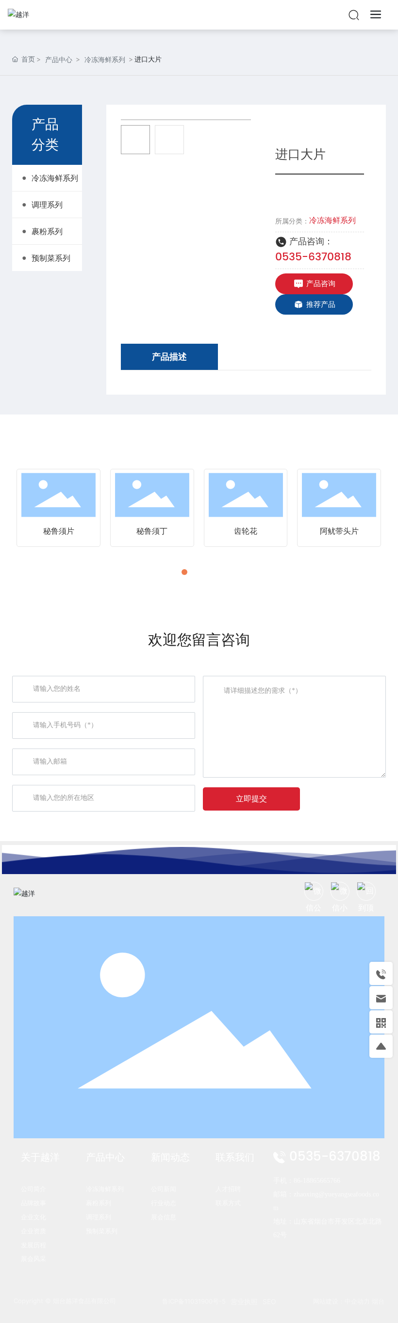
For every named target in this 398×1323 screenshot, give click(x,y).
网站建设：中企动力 (341, 1301)
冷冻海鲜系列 (104, 59)
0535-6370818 (313, 257)
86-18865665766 (317, 1180)
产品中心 (58, 59)
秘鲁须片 (58, 531)
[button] (184, 572)
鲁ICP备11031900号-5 (194, 1301)
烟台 (378, 1301)
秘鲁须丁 (151, 531)
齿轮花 (245, 531)
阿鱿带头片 (339, 531)
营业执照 (244, 1301)
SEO (269, 1301)
